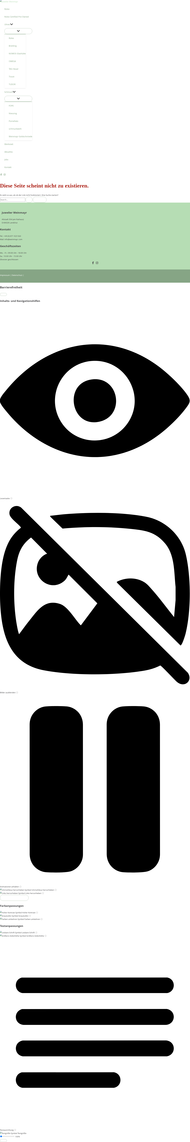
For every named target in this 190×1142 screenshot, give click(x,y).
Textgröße (21, 1133)
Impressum (5, 275)
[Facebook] (1, 175)
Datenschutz (17, 275)
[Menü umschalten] (18, 31)
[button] (11, 24)
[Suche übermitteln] (29, 200)
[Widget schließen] (3, 294)
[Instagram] (5, 175)
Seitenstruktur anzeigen (14, 897)
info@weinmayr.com (13, 239)
